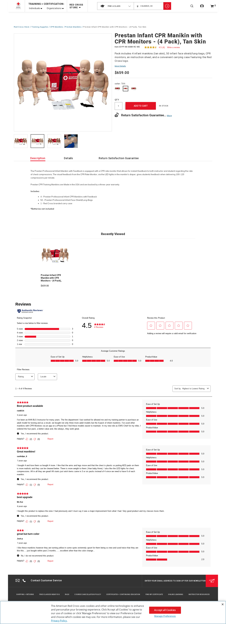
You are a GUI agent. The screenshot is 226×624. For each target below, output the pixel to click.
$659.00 (45, 286)
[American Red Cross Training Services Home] (18, 5)
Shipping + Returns (25, 594)
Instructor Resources (199, 594)
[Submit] (212, 581)
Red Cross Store (22, 27)
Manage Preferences (165, 616)
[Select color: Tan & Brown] (133, 88)
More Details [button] (120, 66)
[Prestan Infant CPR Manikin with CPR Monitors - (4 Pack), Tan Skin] (63, 83)
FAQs (67, 594)
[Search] (191, 8)
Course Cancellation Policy (87, 594)
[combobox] (115, 6)
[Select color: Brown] (117, 88)
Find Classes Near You (49, 594)
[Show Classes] (167, 6)
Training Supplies (39, 27)
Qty (117, 99)
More (169, 115)
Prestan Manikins (73, 27)
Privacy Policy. (59, 620)
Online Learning (175, 594)
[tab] (20, 141)
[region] (113, 612)
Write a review (173, 47)
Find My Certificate (154, 594)
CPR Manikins (56, 27)
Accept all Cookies (165, 610)
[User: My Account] (202, 7)
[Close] (222, 604)
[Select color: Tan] (125, 88)
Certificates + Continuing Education (123, 594)
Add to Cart (141, 106)
